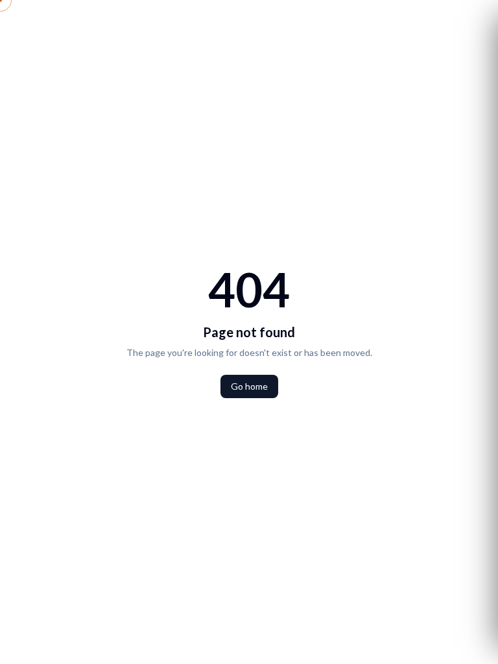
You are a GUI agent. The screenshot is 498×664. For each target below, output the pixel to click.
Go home (249, 386)
